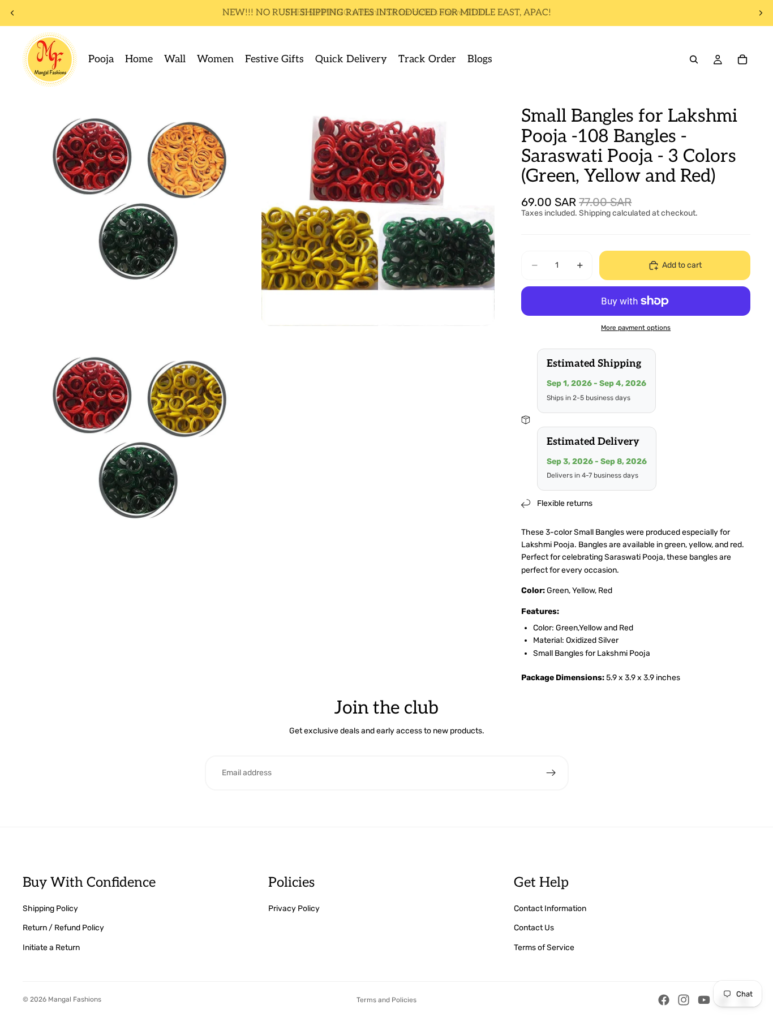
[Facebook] (664, 1000)
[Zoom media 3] (139, 448)
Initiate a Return (51, 947)
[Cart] (742, 59)
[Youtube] (704, 1000)
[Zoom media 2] (378, 209)
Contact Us (534, 928)
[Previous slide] (12, 13)
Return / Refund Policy (63, 928)
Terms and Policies (386, 1000)
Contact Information (550, 908)
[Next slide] (760, 13)
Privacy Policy (294, 908)
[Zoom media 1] (139, 209)
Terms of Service (544, 947)
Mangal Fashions (74, 999)
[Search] (693, 59)
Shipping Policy (50, 908)
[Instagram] (683, 1000)
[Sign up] (551, 773)
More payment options (636, 328)
